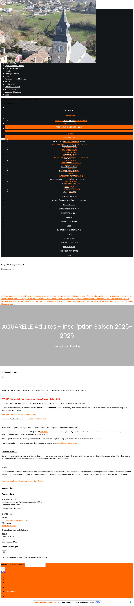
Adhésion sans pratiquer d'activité (69, 141)
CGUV (7, 585)
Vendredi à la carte (13, 92)
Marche (8, 71)
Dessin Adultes (69, 192)
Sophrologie (10, 84)
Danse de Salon (69, 183)
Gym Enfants (10, 63)
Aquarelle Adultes (69, 150)
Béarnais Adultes (69, 167)
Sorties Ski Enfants (12, 87)
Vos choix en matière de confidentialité (78, 602)
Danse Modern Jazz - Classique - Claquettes (69, 179)
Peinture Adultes (71, 128)
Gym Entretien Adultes (14, 66)
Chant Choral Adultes (71, 139)
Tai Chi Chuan (10, 89)
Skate (7, 81)
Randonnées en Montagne (16, 79)
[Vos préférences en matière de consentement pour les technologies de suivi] (130, 602)
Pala (7, 76)
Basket (71, 134)
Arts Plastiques (71, 123)
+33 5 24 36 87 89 (9, 526)
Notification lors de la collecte (46, 602)
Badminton (71, 131)
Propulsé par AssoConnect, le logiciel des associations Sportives (31, 596)
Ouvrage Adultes (12, 73)
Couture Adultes (69, 175)
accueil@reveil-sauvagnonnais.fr (15, 520)
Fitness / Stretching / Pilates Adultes (69, 200)
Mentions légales (12, 582)
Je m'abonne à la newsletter (13, 565)
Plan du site (9, 577)
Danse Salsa (69, 188)
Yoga (7, 94)
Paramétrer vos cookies (15, 587)
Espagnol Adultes (69, 196)
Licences (8, 580)
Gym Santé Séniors (13, 68)
